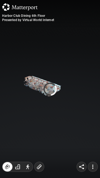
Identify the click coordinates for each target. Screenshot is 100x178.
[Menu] (93, 167)
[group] (17, 167)
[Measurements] (39, 167)
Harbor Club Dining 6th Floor (23, 16)
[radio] (7, 167)
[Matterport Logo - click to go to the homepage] (20, 7)
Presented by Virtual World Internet (28, 20)
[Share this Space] (82, 167)
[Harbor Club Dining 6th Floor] (50, 89)
